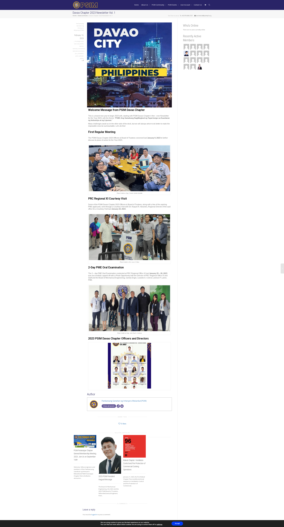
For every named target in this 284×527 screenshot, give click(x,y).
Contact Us (198, 5)
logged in (94, 515)
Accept (177, 523)
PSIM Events (172, 5)
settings (159, 525)
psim (76, 56)
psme (81, 58)
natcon (81, 46)
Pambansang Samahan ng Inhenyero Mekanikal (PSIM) (124, 401)
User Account (185, 5)
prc (76, 53)
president (80, 53)
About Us (144, 5)
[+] (85, 441)
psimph (81, 56)
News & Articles (83, 16)
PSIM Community (158, 5)
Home (136, 5)
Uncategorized (79, 41)
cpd (75, 43)
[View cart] (205, 5)
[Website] (118, 406)
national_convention (79, 48)
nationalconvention (78, 51)
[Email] (122, 406)
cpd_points (80, 43)
